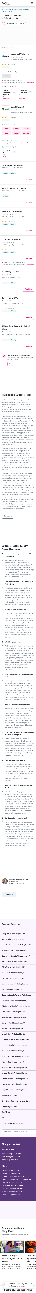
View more (5, 137)
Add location (13, 364)
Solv (3, 9)
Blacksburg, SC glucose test (13, 1176)
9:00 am (26, 133)
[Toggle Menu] (31, 3)
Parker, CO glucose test (11, 1173)
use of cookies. (22, 1286)
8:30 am (6, 133)
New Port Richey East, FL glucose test (16, 1179)
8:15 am (26, 128)
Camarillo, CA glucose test (12, 1170)
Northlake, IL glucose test (12, 1182)
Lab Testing (9, 9)
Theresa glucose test (10, 1160)
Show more (30, 82)
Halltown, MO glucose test (12, 1188)
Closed (6, 75)
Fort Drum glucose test (11, 1157)
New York (26, 9)
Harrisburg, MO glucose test (13, 1185)
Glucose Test (18, 9)
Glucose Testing (7, 11)
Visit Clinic (28, 179)
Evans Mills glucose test (11, 1154)
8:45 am (16, 133)
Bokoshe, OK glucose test (12, 1191)
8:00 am (16, 128)
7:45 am (6, 128)
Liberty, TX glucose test (11, 1194)
